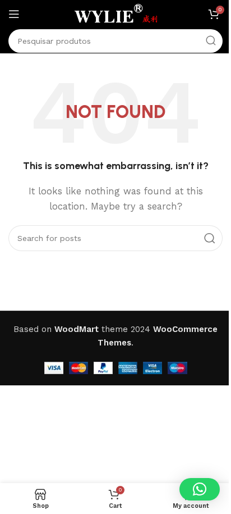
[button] (199, 489)
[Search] (211, 41)
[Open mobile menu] (14, 14)
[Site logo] (115, 13)
